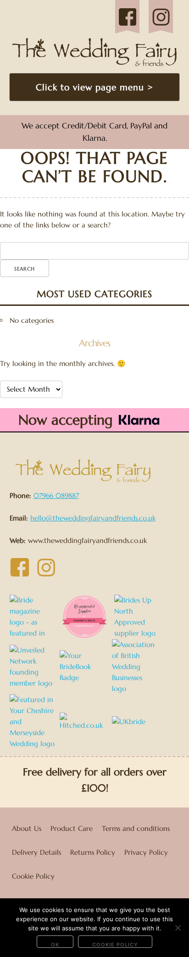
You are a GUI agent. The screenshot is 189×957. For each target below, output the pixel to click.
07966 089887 (56, 495)
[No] (177, 927)
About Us (26, 828)
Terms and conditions (136, 828)
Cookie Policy (33, 876)
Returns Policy (92, 852)
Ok (55, 944)
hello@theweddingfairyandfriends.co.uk (93, 518)
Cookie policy (115, 944)
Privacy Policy (146, 852)
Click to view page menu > (94, 87)
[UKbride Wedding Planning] (137, 721)
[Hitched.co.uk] (85, 721)
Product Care (71, 828)
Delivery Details (36, 852)
